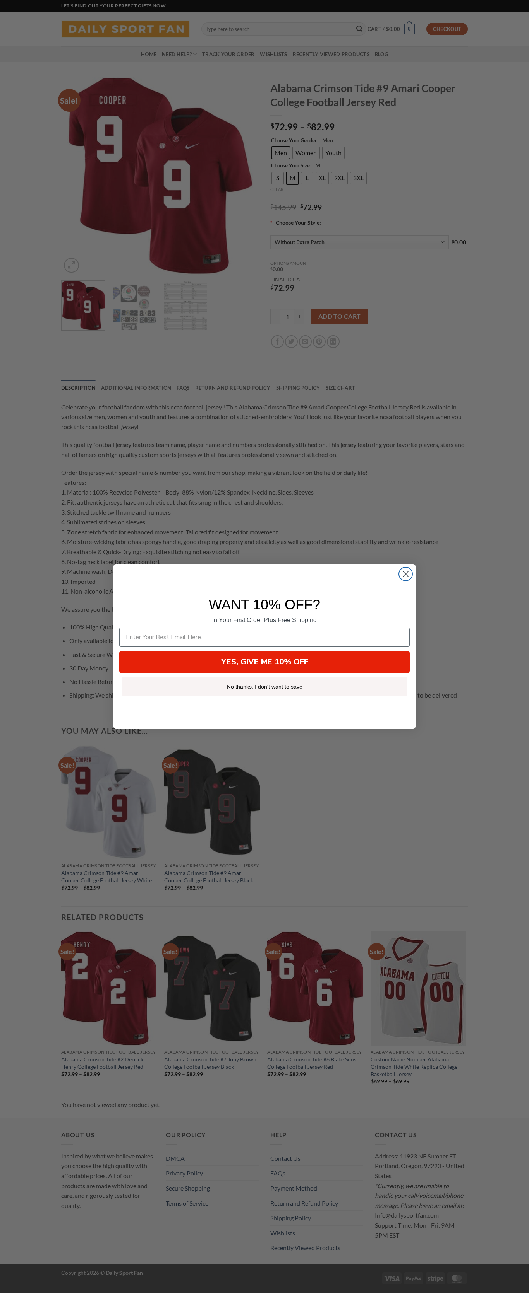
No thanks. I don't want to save (264, 687)
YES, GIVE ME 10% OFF (264, 662)
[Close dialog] (405, 574)
